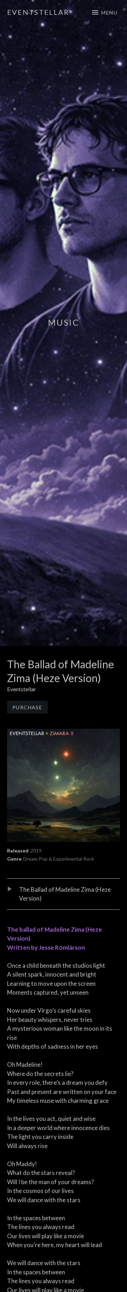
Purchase (27, 707)
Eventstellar (38, 12)
